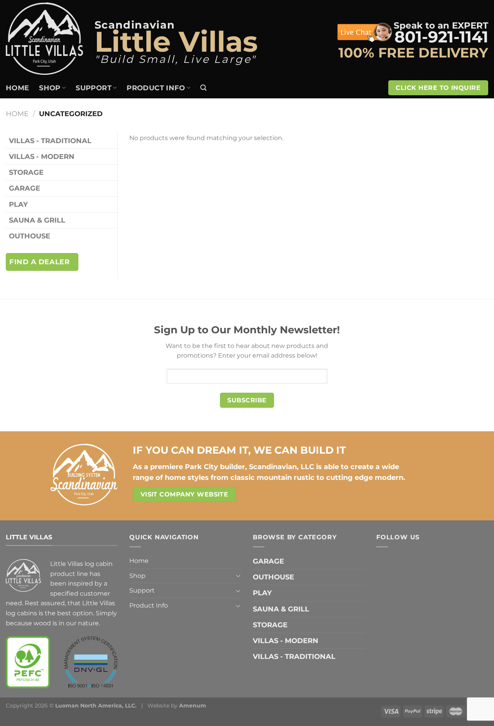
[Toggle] (238, 575)
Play (18, 204)
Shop (49, 88)
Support (93, 88)
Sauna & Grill (37, 220)
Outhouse (29, 236)
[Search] (203, 87)
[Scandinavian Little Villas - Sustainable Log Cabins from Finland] (44, 38)
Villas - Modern (41, 156)
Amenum (192, 705)
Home (17, 88)
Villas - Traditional (50, 141)
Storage (26, 172)
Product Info (156, 88)
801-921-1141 (441, 36)
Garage (24, 188)
